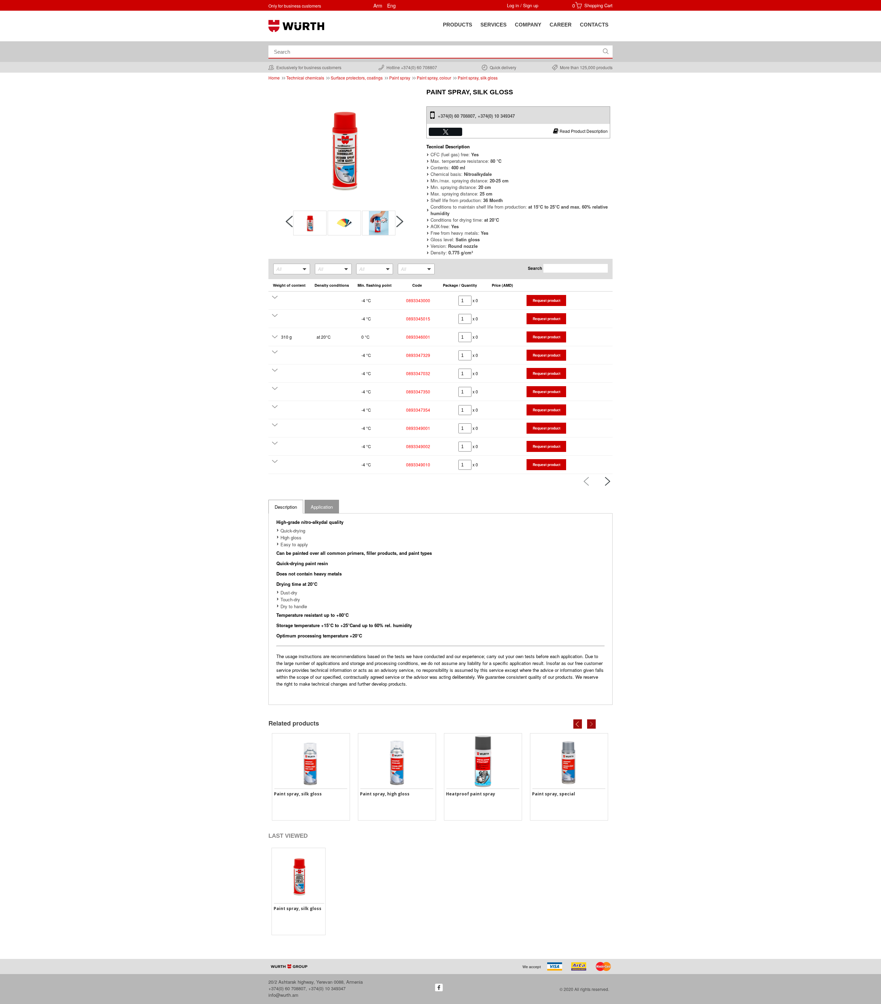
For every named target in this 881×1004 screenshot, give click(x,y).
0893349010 (418, 464)
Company (528, 25)
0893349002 (418, 446)
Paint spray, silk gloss (478, 78)
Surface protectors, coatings (357, 78)
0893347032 (418, 373)
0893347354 (418, 410)
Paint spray (399, 78)
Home (274, 78)
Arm (377, 5)
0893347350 (418, 391)
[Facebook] (439, 987)
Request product (546, 300)
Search (535, 268)
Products (457, 25)
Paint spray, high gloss (385, 794)
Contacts (594, 25)
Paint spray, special (553, 794)
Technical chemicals (305, 78)
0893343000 (418, 300)
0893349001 (418, 428)
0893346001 (418, 337)
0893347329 (418, 355)
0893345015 (418, 318)
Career (561, 25)
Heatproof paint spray (470, 794)
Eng (391, 5)
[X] (445, 132)
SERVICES (493, 25)
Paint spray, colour (434, 78)
